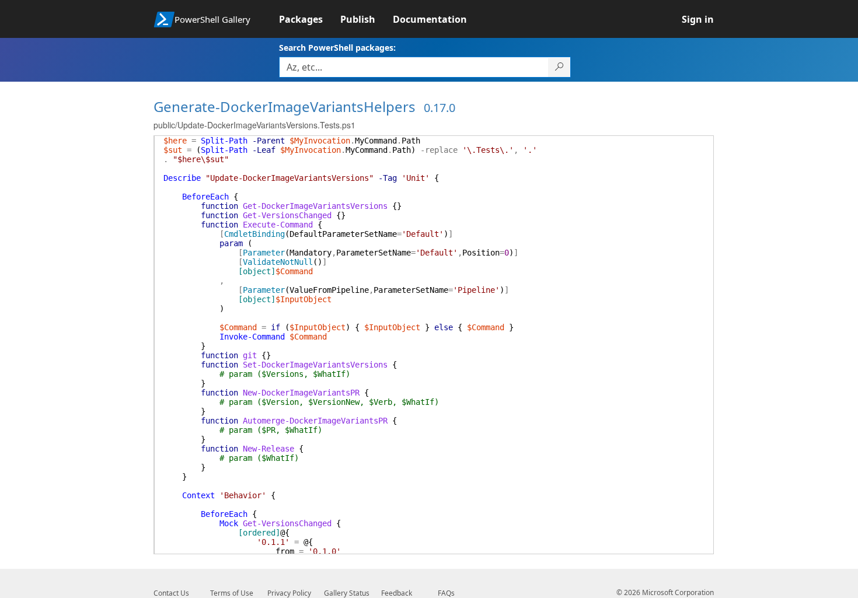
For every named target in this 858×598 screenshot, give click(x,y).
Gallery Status (346, 593)
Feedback (396, 593)
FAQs (446, 593)
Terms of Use (231, 593)
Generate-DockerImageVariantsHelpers (285, 106)
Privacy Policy (289, 593)
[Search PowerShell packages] (559, 67)
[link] (309, 19)
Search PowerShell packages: (337, 47)
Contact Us (171, 593)
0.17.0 (439, 108)
